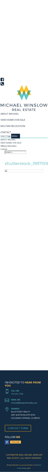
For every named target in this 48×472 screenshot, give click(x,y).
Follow (15, 442)
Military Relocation (13, 126)
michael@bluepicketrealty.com (24, 403)
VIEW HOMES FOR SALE (13, 119)
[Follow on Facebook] (7, 442)
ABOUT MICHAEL (10, 113)
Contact (6, 132)
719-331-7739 (17, 394)
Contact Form (18, 428)
